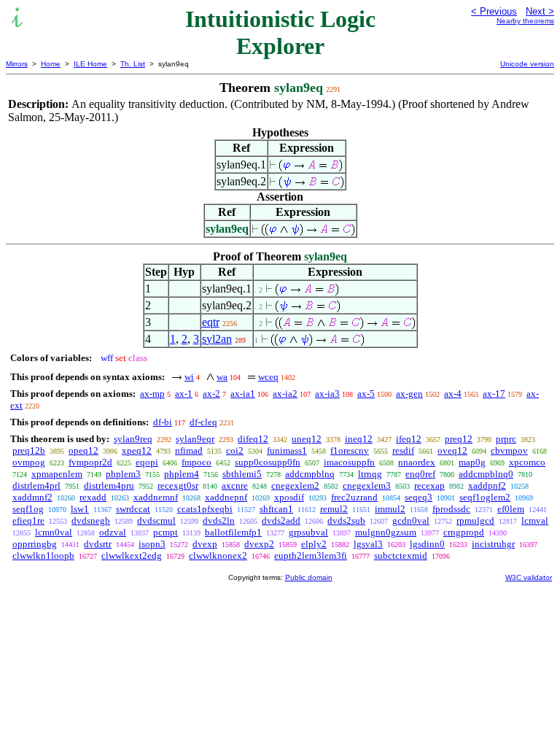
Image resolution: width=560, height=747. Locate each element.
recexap (429, 485)
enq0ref (420, 473)
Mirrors (17, 64)
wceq (268, 376)
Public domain (308, 577)
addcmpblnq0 (486, 473)
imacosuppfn (349, 462)
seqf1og (28, 508)
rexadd (92, 497)
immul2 (390, 508)
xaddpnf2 (487, 485)
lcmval (534, 520)
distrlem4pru (109, 485)
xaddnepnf (226, 497)
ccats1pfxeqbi (205, 508)
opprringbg (34, 543)
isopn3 (152, 543)
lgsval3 (368, 543)
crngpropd (463, 532)
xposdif (289, 497)
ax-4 (453, 393)
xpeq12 (137, 450)
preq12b (28, 450)
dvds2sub (346, 520)
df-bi (162, 422)
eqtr (210, 322)
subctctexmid (400, 555)
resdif (403, 450)
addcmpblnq (310, 473)
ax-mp (152, 393)
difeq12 (253, 438)
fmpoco (196, 462)
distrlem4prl (36, 485)
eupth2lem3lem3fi (310, 555)
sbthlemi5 (242, 473)
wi (189, 376)
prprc (506, 438)
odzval (112, 532)
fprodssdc (451, 508)
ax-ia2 (285, 393)
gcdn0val (410, 520)
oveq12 (452, 450)
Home (51, 64)
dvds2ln (219, 520)
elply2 (314, 543)
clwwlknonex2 (218, 555)
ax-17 (494, 393)
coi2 (235, 450)
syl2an (217, 339)
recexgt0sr (178, 485)
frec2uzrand (354, 497)
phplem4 (181, 473)
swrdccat (133, 508)
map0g (472, 462)
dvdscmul (156, 520)
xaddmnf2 (32, 497)
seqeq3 (418, 497)
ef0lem (510, 508)
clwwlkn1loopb (43, 555)
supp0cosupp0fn (267, 462)
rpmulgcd (475, 520)
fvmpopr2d (90, 462)
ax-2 (211, 393)
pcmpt (165, 532)
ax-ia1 (242, 393)
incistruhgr (493, 543)
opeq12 (83, 450)
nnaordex (416, 462)
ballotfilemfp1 (233, 532)
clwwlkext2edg (131, 555)
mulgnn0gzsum (385, 532)
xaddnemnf (155, 497)
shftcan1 (276, 508)
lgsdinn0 (427, 543)
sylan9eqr (195, 438)
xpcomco (527, 462)
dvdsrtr (98, 543)
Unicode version (527, 64)
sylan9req (133, 438)
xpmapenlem (56, 473)
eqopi (147, 462)
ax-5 (366, 393)
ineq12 (359, 438)
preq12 (458, 438)
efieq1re (28, 520)
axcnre (235, 485)
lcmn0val (53, 532)
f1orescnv (349, 450)
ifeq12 (408, 438)
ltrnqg (370, 473)
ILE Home (90, 64)
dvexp (204, 543)
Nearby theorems (525, 21)
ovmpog (28, 462)
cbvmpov (509, 450)
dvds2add (281, 520)
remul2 (334, 508)
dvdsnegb (90, 520)
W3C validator (528, 577)
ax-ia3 (327, 393)
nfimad (189, 450)
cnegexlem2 (295, 485)
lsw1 (80, 508)
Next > (540, 11)
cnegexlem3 (367, 485)
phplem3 (123, 473)
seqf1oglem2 (484, 497)
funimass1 (287, 450)
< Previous (494, 11)
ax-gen (409, 393)
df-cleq (203, 422)
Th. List (132, 64)
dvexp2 (259, 543)
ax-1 (183, 393)
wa (222, 376)
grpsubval (308, 532)
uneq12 (307, 438)
